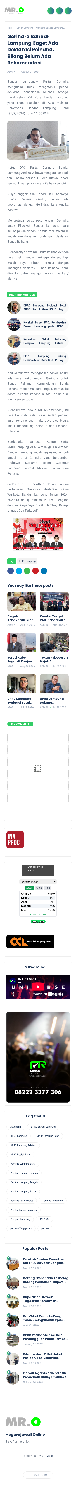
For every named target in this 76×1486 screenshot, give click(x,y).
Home (10, 27)
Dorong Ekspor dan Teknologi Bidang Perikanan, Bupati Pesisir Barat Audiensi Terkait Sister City (46, 1280)
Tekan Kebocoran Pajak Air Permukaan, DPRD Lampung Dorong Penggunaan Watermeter (54, 660)
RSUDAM (44, 1219)
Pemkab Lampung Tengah (24, 1182)
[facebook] (10, 571)
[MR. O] (14, 10)
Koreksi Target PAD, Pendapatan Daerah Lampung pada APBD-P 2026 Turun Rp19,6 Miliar (44, 324)
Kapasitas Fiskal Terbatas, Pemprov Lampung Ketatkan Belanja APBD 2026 (44, 341)
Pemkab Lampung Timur (23, 1191)
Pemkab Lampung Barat (22, 1163)
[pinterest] (35, 571)
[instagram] (49, 1465)
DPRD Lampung (25, 27)
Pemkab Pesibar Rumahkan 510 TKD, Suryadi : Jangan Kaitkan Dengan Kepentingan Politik (44, 1261)
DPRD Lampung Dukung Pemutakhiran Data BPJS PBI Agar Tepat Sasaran (44, 358)
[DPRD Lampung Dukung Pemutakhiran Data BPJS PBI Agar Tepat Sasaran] (14, 358)
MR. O (49, 1456)
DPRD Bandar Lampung (43, 1126)
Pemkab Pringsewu (52, 1200)
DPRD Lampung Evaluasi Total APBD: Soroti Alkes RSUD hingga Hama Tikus (44, 307)
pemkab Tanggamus (21, 1228)
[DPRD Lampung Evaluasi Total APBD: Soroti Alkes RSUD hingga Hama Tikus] (14, 307)
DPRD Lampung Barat (48, 1136)
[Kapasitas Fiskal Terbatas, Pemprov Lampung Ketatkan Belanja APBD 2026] (14, 341)
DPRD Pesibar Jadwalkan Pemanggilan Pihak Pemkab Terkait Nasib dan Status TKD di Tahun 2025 (46, 1337)
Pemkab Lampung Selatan (24, 1173)
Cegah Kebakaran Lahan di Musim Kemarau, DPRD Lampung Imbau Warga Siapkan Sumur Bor (21, 618)
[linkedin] (44, 571)
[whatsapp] (27, 571)
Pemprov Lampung (20, 1219)
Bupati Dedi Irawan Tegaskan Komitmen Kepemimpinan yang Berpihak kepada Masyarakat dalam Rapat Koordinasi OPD (44, 1299)
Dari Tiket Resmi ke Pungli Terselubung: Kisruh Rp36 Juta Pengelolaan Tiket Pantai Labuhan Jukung (43, 1318)
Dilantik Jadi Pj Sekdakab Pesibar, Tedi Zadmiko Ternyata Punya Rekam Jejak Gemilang (46, 1356)
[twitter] (19, 571)
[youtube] (55, 1465)
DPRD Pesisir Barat (20, 1154)
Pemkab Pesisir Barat (21, 1200)
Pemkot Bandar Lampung (23, 1210)
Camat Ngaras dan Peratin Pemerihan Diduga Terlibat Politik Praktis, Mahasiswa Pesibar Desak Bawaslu (44, 1375)
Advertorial (15, 1126)
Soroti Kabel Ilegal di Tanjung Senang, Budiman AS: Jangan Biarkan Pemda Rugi (21, 660)
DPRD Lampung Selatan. (23, 1145)
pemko (45, 1228)
